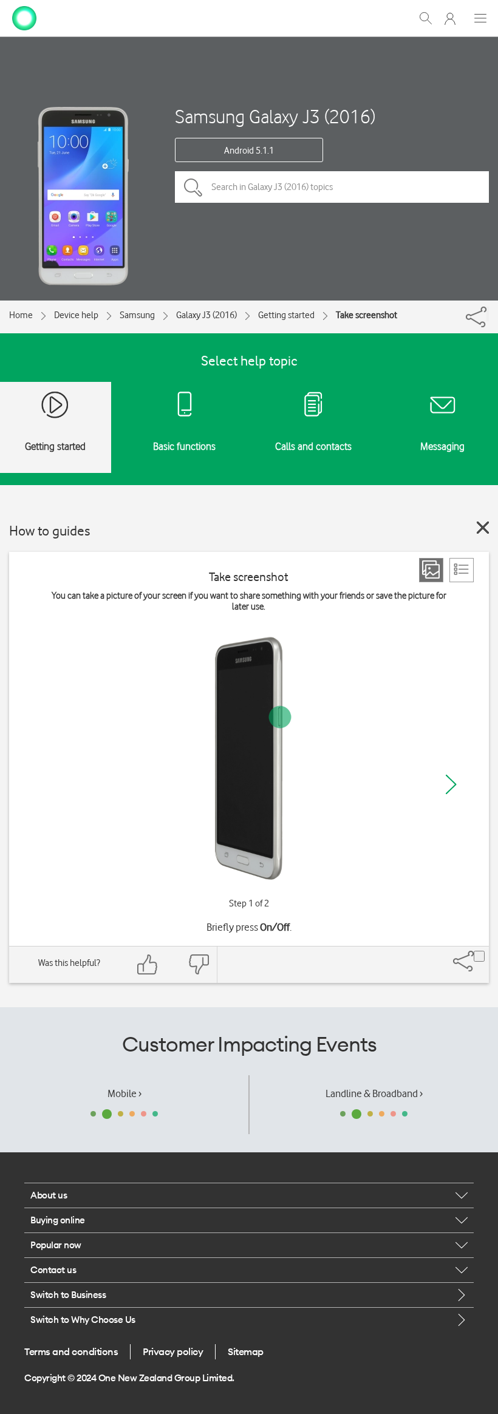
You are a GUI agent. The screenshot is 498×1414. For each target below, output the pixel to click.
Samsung (137, 315)
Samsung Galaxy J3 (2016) (275, 116)
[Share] (487, 314)
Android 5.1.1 (249, 150)
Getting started (286, 315)
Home (21, 315)
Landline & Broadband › (374, 1093)
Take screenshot (366, 315)
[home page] (24, 17)
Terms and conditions (71, 1351)
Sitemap (246, 1351)
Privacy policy (173, 1351)
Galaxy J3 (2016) (206, 315)
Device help (76, 315)
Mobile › (124, 1093)
